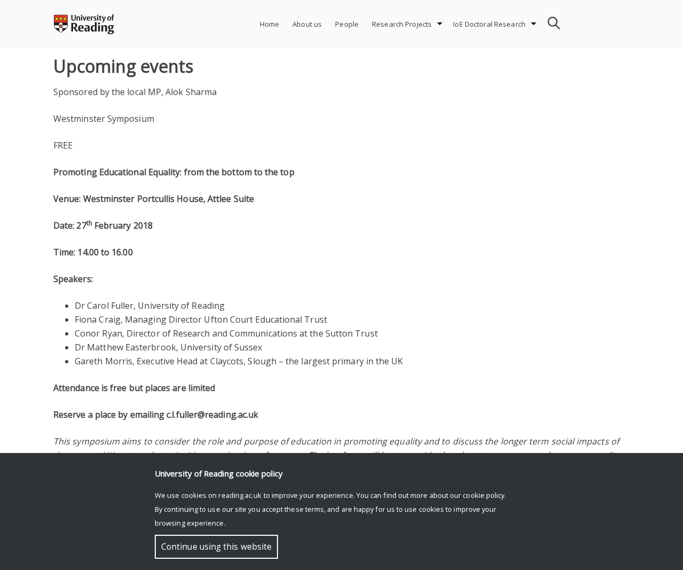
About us (307, 24)
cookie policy (483, 495)
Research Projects (402, 24)
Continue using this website (216, 546)
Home (270, 24)
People (347, 24)
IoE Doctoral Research (489, 24)
